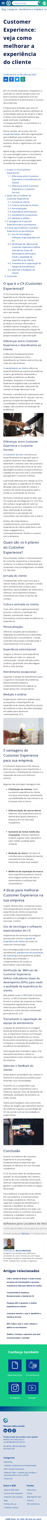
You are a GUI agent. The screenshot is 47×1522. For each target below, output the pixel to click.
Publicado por (17, 1250)
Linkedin (5, 79)
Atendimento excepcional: (25, 215)
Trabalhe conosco (11, 1507)
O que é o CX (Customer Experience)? (18, 171)
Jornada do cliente (21, 202)
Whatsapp (22, 79)
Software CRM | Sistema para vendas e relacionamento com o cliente (20, 1473)
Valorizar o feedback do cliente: (23, 271)
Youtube (32, 1397)
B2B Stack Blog (8, 3)
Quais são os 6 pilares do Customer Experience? (19, 197)
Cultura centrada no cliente (25, 205)
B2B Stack (5, 1420)
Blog (4, 9)
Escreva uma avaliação (13, 1493)
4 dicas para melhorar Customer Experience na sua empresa (22, 229)
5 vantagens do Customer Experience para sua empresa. (22, 223)
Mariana (25, 1233)
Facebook (11, 79)
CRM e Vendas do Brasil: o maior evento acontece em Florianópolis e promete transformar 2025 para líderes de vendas (24, 1282)
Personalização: (20, 208)
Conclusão (12, 276)
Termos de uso (10, 1504)
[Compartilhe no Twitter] (17, 79)
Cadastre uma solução (13, 1497)
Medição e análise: (21, 218)
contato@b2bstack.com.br (14, 1442)
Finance (30, 1500)
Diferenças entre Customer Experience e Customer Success (25, 189)
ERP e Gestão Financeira (14, 1469)
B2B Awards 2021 (34, 1497)
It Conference (32, 1375)
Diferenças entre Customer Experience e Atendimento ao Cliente (26, 179)
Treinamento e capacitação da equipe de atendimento (26, 265)
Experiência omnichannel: (24, 211)
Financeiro (8, 1478)
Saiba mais (31, 1490)
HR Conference (33, 1504)
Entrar (29, 1493)
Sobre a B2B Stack (11, 1490)
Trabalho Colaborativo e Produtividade (20, 1465)
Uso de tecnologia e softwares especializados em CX (26, 237)
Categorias (12, 9)
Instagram (15, 1397)
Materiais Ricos (15, 1375)
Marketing (8, 1462)
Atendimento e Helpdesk (31, 9)
